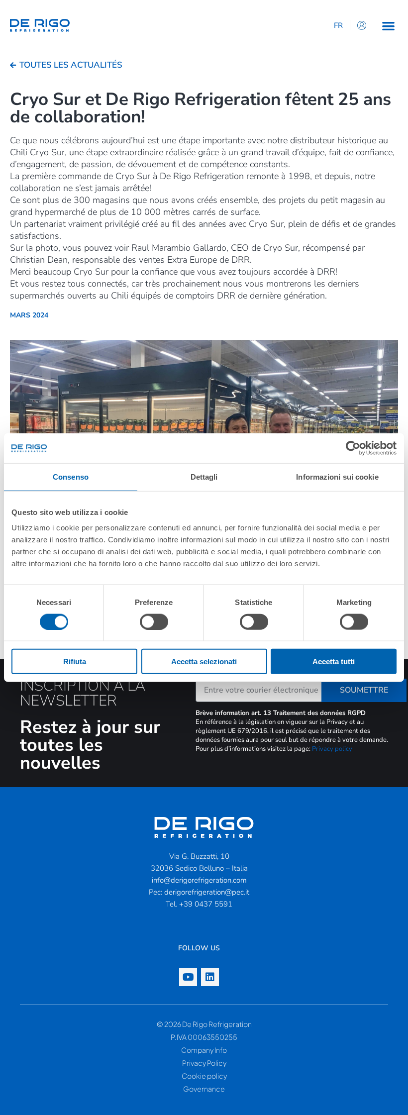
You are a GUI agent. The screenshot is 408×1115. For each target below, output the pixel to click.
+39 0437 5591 (205, 904)
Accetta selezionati (204, 661)
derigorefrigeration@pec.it (206, 892)
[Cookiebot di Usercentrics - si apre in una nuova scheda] (353, 447)
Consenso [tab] (71, 476)
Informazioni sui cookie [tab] (337, 476)
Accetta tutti (333, 661)
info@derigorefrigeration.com (199, 880)
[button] (388, 25)
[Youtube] (188, 977)
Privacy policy (332, 748)
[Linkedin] (210, 977)
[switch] (154, 621)
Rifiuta (74, 661)
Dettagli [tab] (204, 476)
